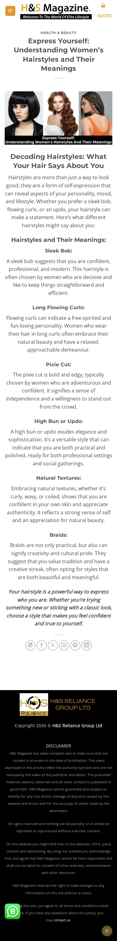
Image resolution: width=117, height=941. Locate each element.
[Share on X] (53, 645)
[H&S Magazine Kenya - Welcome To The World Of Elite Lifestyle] (56, 10)
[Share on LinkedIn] (86, 645)
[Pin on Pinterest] (75, 645)
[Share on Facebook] (42, 645)
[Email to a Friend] (64, 645)
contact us (62, 920)
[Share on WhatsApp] (30, 645)
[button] (10, 11)
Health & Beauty (58, 33)
